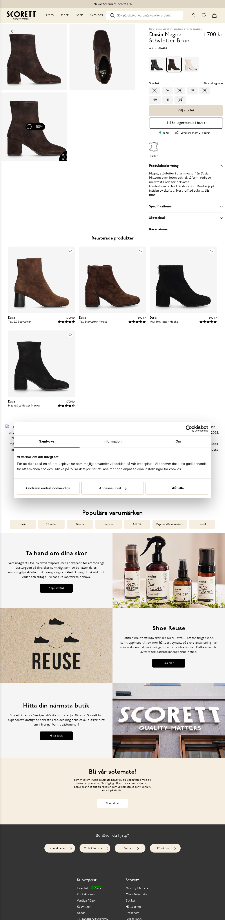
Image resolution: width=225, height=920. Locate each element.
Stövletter (178, 29)
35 (154, 90)
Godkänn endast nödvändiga (48, 488)
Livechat (89, 888)
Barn (79, 15)
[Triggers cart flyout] (214, 15)
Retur (81, 913)
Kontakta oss (58, 848)
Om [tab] (178, 441)
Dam (50, 15)
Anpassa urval (110, 488)
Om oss (96, 15)
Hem (151, 29)
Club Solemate (93, 848)
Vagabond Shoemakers (169, 524)
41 (167, 100)
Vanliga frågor (86, 900)
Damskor (167, 29)
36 (167, 90)
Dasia (23, 524)
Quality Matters (137, 888)
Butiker (128, 848)
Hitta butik (56, 736)
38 (192, 90)
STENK (137, 524)
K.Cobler (51, 524)
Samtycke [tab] (46, 441)
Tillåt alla (177, 488)
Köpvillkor (163, 848)
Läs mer (169, 663)
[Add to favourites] (13, 31)
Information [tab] (112, 441)
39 (204, 90)
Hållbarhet (133, 907)
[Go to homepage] (21, 15)
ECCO (202, 524)
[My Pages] (193, 15)
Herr (65, 15)
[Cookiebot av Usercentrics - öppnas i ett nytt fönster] (189, 428)
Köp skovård (56, 588)
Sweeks (108, 524)
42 (180, 100)
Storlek (154, 83)
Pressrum (133, 913)
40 (155, 100)
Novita (80, 524)
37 (179, 90)
